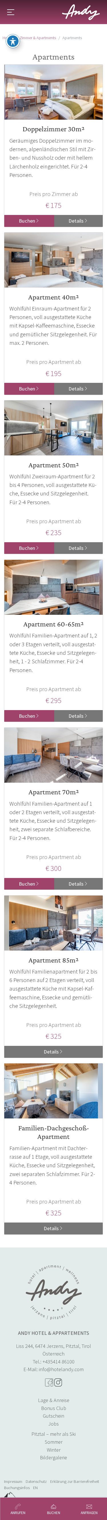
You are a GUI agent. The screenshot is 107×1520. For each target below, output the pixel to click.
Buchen (27, 221)
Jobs (53, 1423)
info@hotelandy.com (61, 1369)
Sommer (53, 1442)
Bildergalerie (53, 1457)
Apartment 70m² (54, 792)
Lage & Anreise (53, 1400)
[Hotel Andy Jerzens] (81, 12)
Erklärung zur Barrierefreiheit (74, 1481)
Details (76, 221)
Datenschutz (36, 1481)
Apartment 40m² (53, 297)
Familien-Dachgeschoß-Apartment (53, 1132)
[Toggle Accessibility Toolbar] (13, 41)
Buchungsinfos (17, 1487)
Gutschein (53, 1416)
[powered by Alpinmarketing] (9, 1494)
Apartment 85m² (53, 960)
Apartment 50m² (54, 465)
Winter (53, 1450)
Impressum (13, 1481)
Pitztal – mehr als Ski (53, 1434)
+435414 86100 (58, 1361)
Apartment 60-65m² (53, 624)
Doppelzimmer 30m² (53, 129)
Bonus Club (53, 1408)
